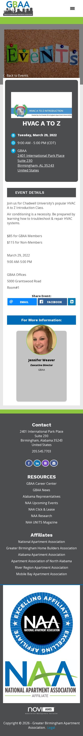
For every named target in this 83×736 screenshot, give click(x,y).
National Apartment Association (41, 542)
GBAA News (41, 490)
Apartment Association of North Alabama (41, 561)
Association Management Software (41, 713)
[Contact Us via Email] (54, 463)
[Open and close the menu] (56, 8)
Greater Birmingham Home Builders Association (41, 548)
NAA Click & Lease (41, 509)
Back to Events (17, 75)
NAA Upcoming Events (41, 503)
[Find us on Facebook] (29, 463)
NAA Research (41, 516)
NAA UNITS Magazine (41, 522)
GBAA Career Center (41, 484)
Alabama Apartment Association (41, 555)
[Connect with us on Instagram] (45, 463)
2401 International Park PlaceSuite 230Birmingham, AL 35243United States (41, 163)
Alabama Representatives (41, 496)
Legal (51, 728)
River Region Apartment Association (41, 567)
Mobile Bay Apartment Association (41, 574)
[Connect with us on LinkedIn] (37, 463)
